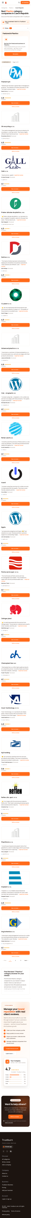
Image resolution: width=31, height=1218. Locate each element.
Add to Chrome (9, 1122)
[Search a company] (19, 2)
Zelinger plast (6, 618)
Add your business (7, 1190)
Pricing (4, 1187)
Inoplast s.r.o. (6, 887)
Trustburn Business (7, 1185)
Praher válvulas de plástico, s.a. (13, 212)
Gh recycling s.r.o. (8, 126)
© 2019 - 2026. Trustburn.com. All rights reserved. (13, 1206)
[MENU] (2, 2)
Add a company (6, 1164)
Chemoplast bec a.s (8, 663)
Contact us (5, 1176)
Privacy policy (6, 1211)
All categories (6, 1159)
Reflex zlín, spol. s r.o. (9, 797)
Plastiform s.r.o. (7, 842)
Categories (4, 8)
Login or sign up (6, 1199)
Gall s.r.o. (4, 171)
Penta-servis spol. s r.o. (10, 572)
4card (3, 482)
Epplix (3, 527)
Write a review (15, 106)
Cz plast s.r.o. (6, 304)
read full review (21, 89)
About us (4, 1173)
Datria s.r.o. (5, 257)
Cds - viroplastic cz (8, 393)
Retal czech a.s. (7, 438)
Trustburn (7, 1139)
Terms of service (15, 1211)
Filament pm (5, 82)
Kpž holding (5, 753)
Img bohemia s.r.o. (8, 932)
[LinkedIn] (10, 1151)
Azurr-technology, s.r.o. (10, 708)
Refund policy (6, 1214)
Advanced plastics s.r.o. (10, 348)
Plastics (11, 8)
